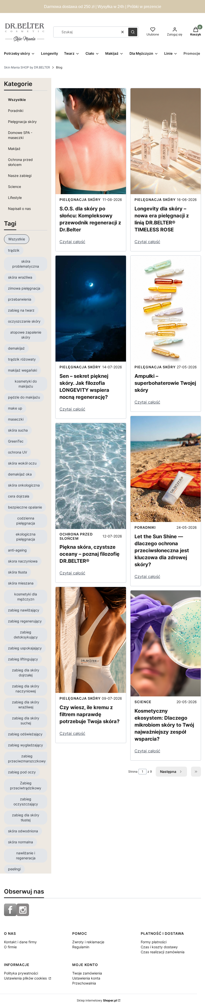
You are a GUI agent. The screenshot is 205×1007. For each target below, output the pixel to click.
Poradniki (15, 110)
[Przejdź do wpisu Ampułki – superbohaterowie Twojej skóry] (165, 309)
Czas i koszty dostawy (159, 947)
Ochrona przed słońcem (20, 162)
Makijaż (14, 148)
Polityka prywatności (21, 973)
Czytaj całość (72, 241)
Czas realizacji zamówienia (162, 952)
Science (14, 186)
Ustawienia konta (86, 978)
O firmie (10, 947)
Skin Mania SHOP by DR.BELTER (27, 67)
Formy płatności (153, 942)
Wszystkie (17, 99)
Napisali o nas (19, 208)
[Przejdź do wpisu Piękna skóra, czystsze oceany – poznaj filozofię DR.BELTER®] (91, 476)
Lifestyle (15, 197)
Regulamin (80, 947)
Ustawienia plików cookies (26, 978)
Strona (133, 771)
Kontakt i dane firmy (20, 942)
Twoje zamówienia (87, 973)
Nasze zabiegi (20, 175)
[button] (132, 32)
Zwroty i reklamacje (88, 942)
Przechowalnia (84, 983)
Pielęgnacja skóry (22, 121)
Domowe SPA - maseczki (20, 135)
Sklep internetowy (97, 1000)
